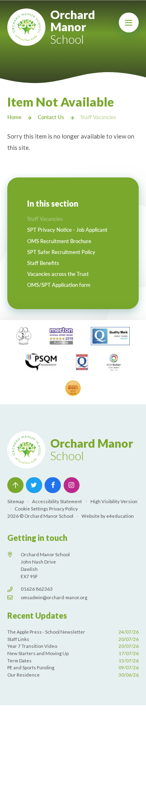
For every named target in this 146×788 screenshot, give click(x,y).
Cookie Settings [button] (31, 508)
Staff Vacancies (98, 117)
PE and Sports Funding (73, 667)
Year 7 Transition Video (73, 646)
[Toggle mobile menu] (129, 23)
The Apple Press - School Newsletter (73, 631)
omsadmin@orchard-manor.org (54, 597)
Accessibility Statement (57, 501)
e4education (120, 516)
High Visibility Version (113, 501)
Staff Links (73, 639)
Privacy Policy (63, 508)
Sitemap (15, 501)
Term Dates (73, 660)
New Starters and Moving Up (73, 653)
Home (14, 117)
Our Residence (73, 674)
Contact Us (51, 117)
